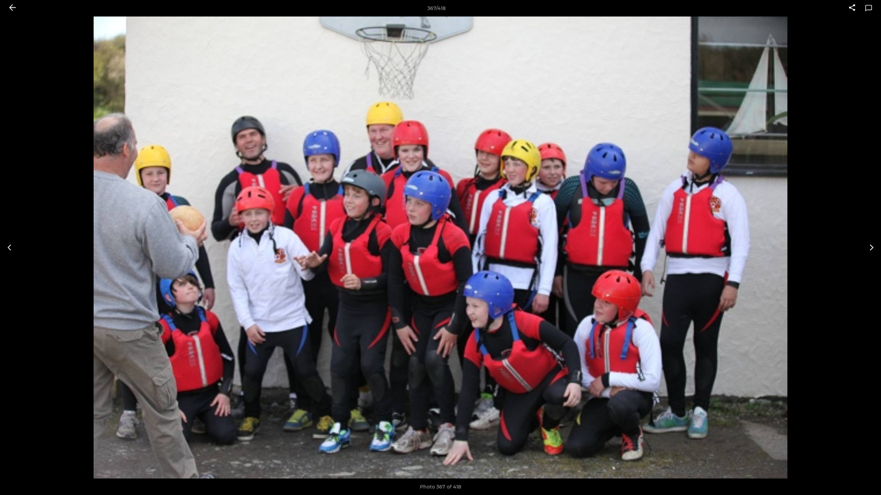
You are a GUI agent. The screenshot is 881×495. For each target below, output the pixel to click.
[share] (852, 8)
